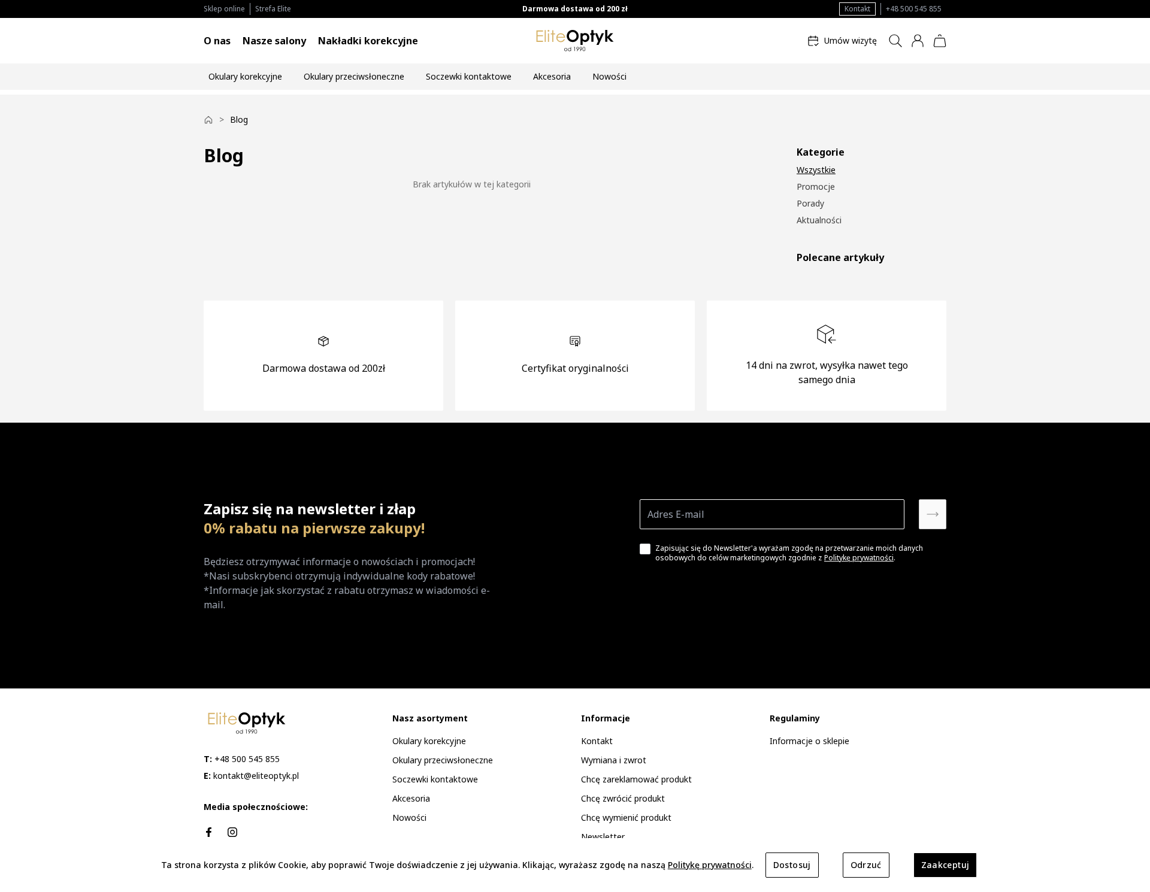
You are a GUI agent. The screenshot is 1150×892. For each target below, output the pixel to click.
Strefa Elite (273, 9)
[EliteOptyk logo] (575, 40)
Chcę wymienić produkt (626, 817)
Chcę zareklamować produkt (636, 779)
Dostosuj (792, 864)
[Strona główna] (208, 120)
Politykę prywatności (859, 558)
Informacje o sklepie (809, 741)
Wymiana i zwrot (613, 760)
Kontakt (857, 9)
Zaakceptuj (945, 864)
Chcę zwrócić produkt (623, 798)
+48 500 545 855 (914, 9)
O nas (217, 40)
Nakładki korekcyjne (368, 40)
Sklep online (224, 9)
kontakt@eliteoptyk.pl (251, 775)
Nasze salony (274, 40)
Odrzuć (866, 864)
